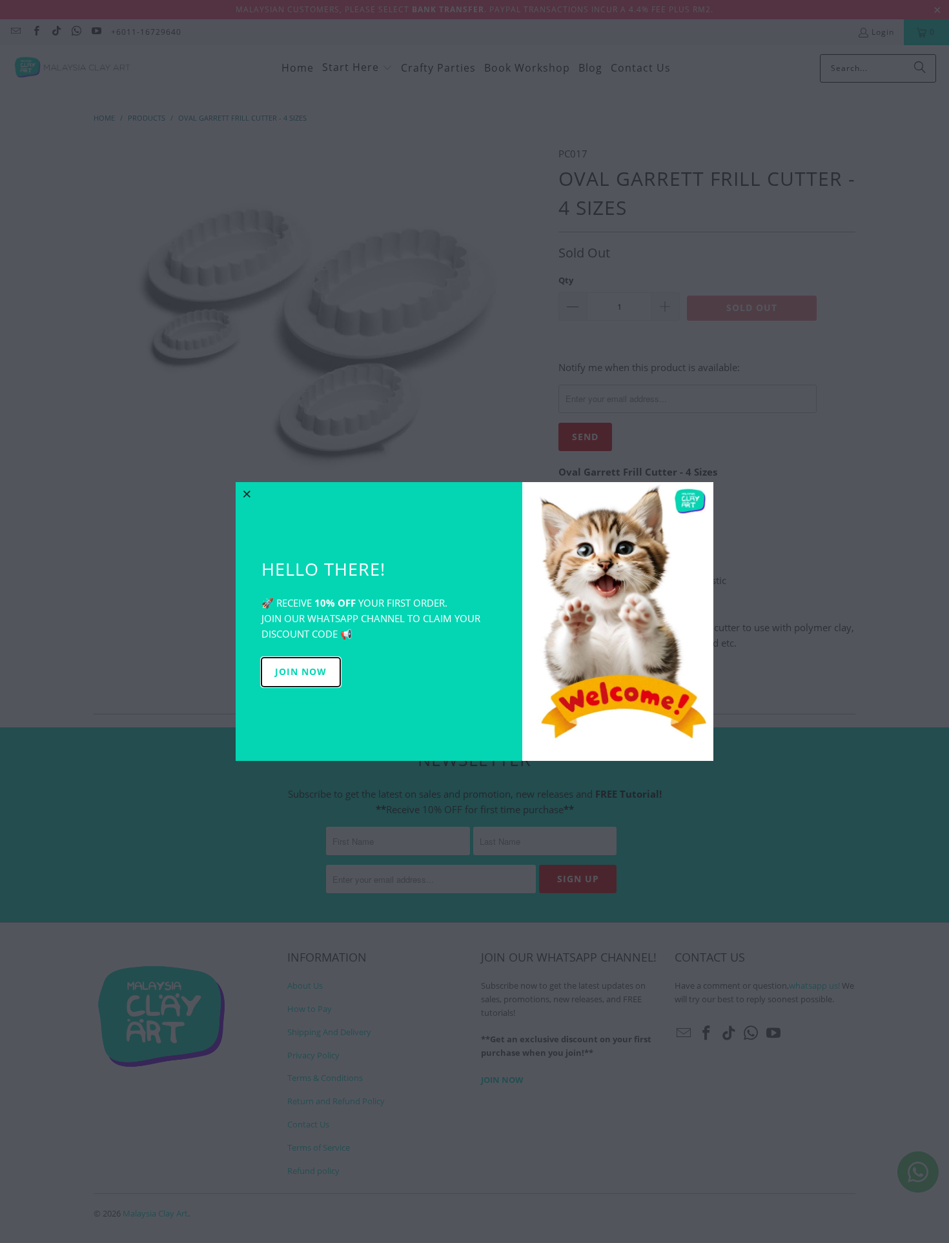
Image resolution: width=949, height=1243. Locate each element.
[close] (247, 493)
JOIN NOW (301, 671)
